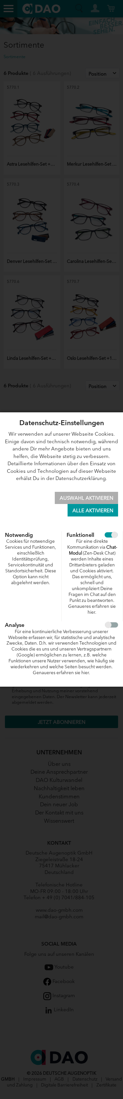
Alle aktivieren (92, 510)
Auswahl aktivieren (86, 497)
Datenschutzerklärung (80, 477)
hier (91, 612)
